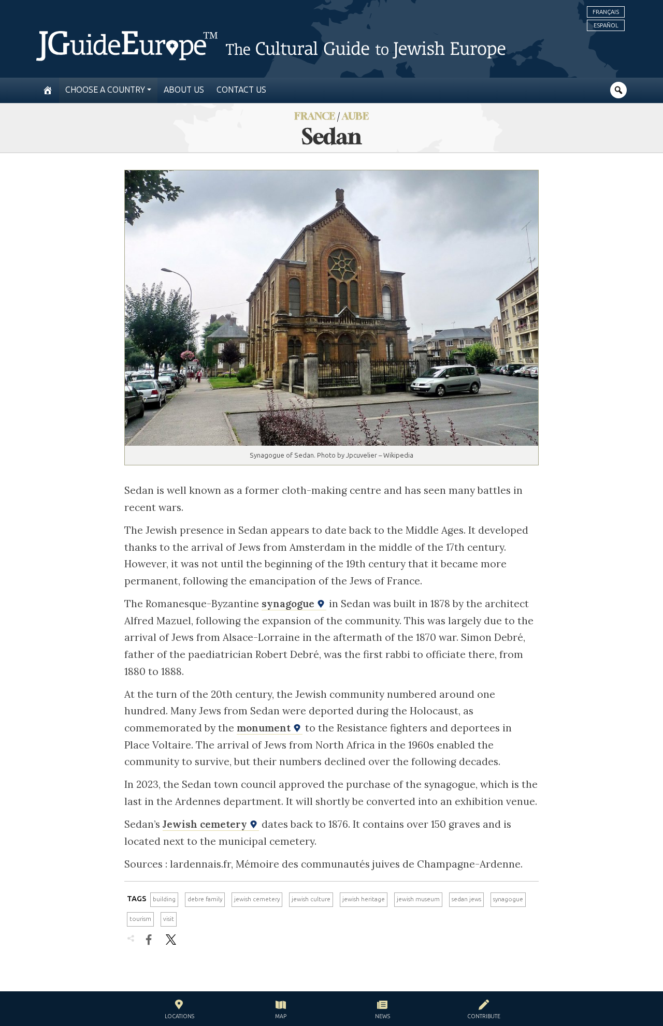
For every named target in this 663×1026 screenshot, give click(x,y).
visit (168, 918)
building (164, 899)
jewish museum (418, 899)
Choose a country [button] (105, 90)
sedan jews (466, 899)
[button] (179, 1011)
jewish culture (311, 899)
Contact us (241, 90)
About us (184, 90)
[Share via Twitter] (171, 939)
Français (606, 12)
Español (606, 25)
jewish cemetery (257, 899)
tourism (140, 918)
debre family (205, 899)
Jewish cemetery (206, 824)
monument (265, 728)
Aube (355, 116)
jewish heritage (363, 899)
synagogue (289, 603)
